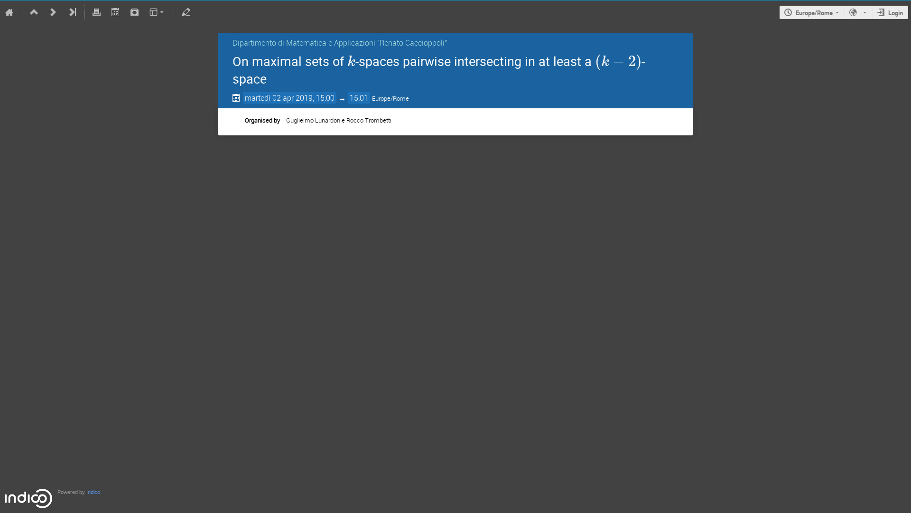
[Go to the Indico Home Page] (9, 12)
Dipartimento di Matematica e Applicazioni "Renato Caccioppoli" (339, 43)
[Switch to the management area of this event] (186, 12)
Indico (93, 492)
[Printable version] (96, 12)
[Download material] (134, 12)
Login (895, 13)
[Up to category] (34, 12)
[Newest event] (72, 12)
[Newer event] (53, 12)
